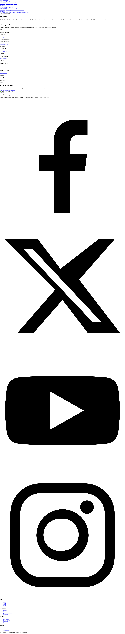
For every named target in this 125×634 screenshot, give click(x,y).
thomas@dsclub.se (4, 36)
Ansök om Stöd (14, 10)
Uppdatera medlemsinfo (7, 613)
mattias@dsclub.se (4, 44)
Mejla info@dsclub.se (4, 90)
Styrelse (4, 603)
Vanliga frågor (5, 614)
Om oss (3, 4)
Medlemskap (8, 4)
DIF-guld (4, 622)
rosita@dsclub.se (3, 58)
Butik (12, 4)
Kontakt (15, 4)
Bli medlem (2, 5)
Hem (1, 4)
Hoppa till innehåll (4, 0)
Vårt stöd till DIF (6, 620)
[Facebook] (62, 223)
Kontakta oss (12, 90)
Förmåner (5, 611)
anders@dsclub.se (3, 65)
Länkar (4, 605)
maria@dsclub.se (3, 73)
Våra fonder (5, 621)
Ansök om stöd (6, 619)
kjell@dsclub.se (3, 51)
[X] (62, 347)
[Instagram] (62, 597)
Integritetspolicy (6, 630)
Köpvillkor (5, 629)
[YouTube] (62, 472)
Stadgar (4, 604)
